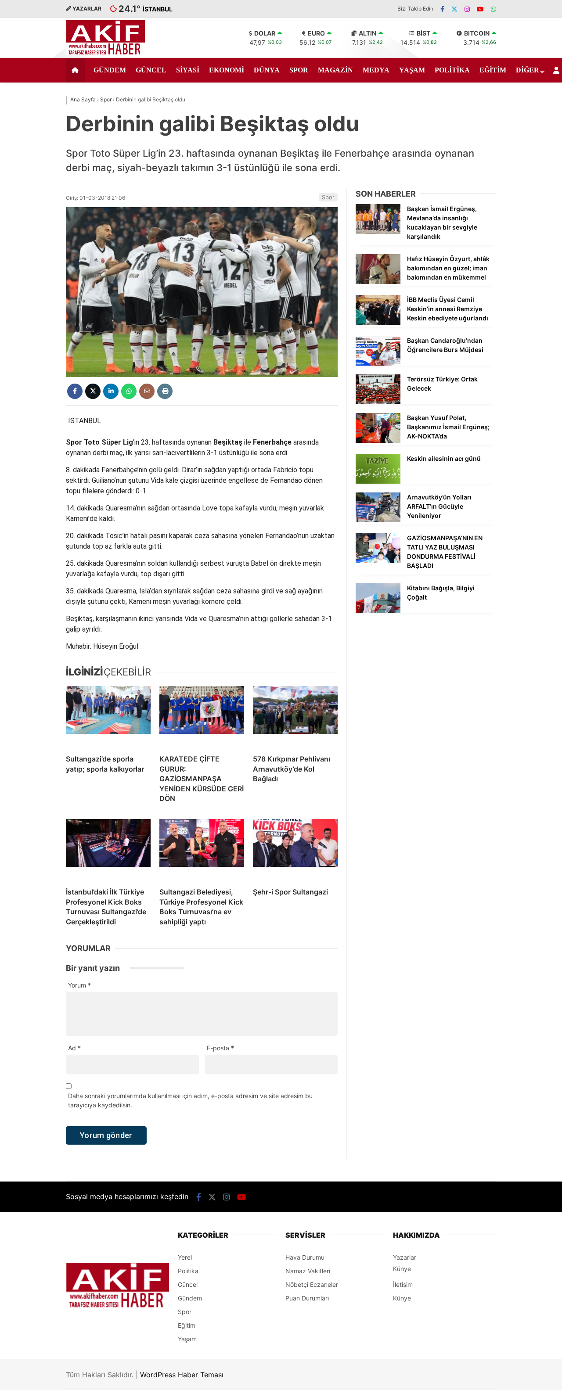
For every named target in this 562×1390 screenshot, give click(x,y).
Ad (74, 1048)
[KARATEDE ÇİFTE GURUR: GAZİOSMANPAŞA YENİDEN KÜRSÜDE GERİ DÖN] (201, 716)
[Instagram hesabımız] (467, 9)
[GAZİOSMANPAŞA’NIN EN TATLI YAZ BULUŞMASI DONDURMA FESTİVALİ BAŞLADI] (378, 560)
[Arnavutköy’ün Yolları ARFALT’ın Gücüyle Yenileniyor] (378, 520)
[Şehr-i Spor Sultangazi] (295, 849)
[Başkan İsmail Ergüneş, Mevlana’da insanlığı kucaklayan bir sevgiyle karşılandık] (378, 231)
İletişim (403, 1284)
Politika (452, 70)
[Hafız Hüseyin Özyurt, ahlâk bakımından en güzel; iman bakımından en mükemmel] (378, 281)
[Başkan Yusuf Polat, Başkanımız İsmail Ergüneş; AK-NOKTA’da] (378, 440)
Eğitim (492, 70)
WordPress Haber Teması (181, 1374)
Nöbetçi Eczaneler (311, 1284)
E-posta (220, 1048)
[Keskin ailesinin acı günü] (378, 481)
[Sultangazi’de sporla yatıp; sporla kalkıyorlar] (108, 716)
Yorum (79, 985)
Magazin (335, 70)
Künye (402, 1268)
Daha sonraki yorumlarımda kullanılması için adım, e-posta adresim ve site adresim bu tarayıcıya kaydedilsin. (190, 1100)
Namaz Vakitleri (307, 1271)
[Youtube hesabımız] (480, 9)
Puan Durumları (307, 1298)
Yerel (185, 1257)
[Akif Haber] (105, 53)
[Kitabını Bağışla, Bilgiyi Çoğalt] (378, 610)
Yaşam (412, 70)
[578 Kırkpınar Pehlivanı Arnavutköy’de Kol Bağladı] (295, 716)
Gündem (110, 70)
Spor (298, 70)
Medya (376, 70)
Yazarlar (404, 1257)
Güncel (151, 70)
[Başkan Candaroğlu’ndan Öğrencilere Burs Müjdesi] (378, 363)
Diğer (527, 70)
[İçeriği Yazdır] (165, 391)
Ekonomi (226, 70)
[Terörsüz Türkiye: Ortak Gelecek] (378, 402)
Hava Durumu (304, 1257)
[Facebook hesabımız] (442, 9)
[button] (77, 70)
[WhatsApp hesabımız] (493, 9)
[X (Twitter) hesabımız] (454, 9)
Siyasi (187, 70)
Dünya (267, 70)
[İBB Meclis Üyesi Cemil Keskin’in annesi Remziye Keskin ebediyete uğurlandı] (378, 322)
